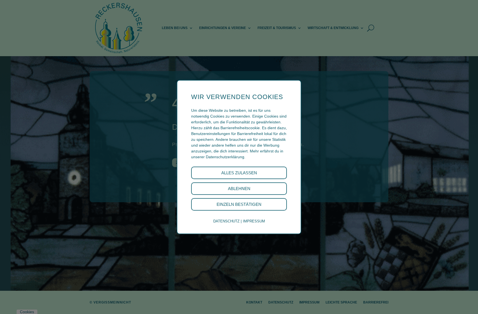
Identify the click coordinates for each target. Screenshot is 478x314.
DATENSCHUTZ (226, 221)
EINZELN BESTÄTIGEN (239, 204)
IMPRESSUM (254, 221)
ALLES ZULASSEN (239, 172)
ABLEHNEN (239, 188)
